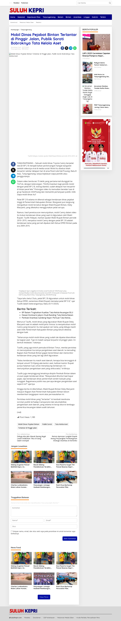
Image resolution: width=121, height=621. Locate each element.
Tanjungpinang (16, 49)
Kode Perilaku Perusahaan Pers (88, 618)
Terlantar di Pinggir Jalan (27, 428)
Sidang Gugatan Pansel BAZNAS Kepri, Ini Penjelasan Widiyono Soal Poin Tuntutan (21, 466)
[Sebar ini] (62, 48)
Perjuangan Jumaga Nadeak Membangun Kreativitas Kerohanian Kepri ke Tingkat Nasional (44, 486)
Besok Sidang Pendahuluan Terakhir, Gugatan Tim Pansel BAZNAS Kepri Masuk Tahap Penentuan (42, 466)
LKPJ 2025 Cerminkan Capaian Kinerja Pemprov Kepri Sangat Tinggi (96, 54)
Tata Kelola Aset (61, 424)
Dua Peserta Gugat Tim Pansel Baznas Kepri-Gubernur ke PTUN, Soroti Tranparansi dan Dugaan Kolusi (66, 466)
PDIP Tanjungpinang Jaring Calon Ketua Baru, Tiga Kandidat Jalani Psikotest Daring (102, 106)
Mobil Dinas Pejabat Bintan (28, 424)
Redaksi (27, 618)
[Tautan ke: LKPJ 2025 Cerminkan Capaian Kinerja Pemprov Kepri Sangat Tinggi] (96, 42)
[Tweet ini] (66, 48)
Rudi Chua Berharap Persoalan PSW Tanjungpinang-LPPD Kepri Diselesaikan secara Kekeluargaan (66, 486)
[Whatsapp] (75, 48)
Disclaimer (37, 618)
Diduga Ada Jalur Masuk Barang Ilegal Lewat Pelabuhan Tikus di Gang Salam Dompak (31, 437)
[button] (110, 3)
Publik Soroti (47, 424)
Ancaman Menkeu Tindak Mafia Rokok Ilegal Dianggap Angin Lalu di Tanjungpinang (102, 87)
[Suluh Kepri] (27, 10)
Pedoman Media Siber (65, 618)
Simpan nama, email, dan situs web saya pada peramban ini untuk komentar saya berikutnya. (43, 532)
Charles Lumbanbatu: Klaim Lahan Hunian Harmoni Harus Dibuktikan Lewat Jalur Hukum (21, 486)
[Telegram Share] (70, 48)
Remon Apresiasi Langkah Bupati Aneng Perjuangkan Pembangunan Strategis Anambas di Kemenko (64, 437)
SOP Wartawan (49, 618)
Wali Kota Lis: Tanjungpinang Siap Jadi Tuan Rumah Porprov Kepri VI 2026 (102, 75)
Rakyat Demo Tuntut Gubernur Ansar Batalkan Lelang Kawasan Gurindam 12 (100, 64)
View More (44, 597)
